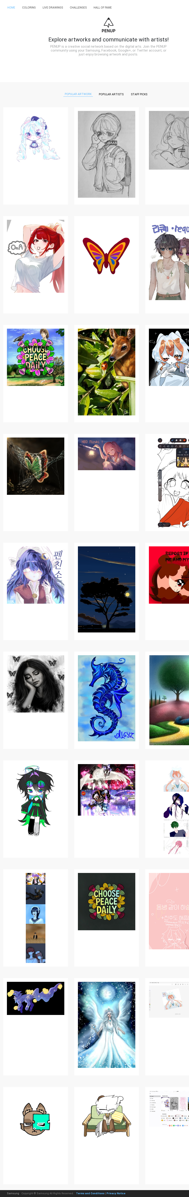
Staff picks (139, 94)
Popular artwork (78, 94)
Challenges (78, 7)
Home (11, 7)
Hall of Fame (103, 7)
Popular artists (111, 94)
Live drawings (53, 7)
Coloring (29, 7)
